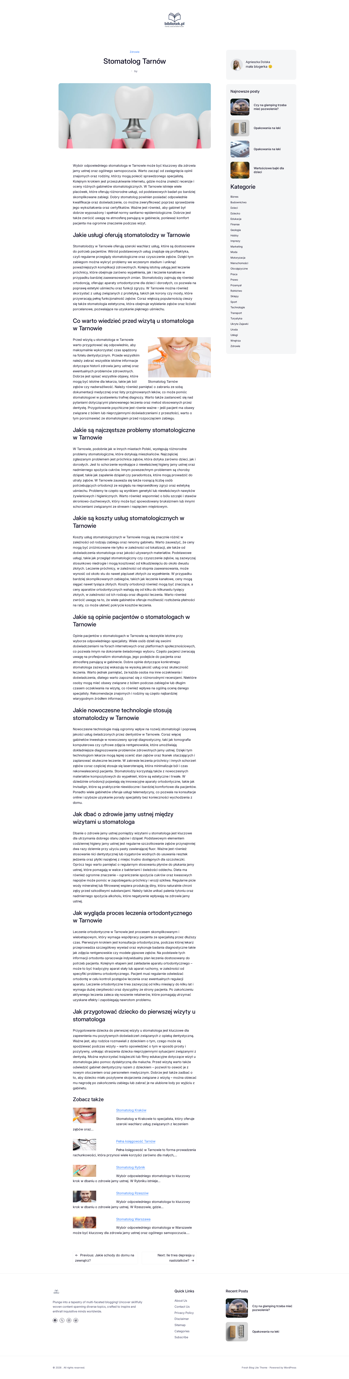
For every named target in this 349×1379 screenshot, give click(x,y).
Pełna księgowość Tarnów (135, 1141)
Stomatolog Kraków (131, 1110)
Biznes (234, 196)
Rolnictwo (236, 290)
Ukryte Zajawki (239, 323)
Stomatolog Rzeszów (132, 1193)
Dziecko (235, 213)
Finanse (235, 224)
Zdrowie (134, 51)
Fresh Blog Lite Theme (254, 1367)
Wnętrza (235, 340)
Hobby (234, 235)
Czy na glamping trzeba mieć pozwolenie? (270, 107)
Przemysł (235, 285)
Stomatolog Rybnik (130, 1167)
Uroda (234, 329)
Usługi (234, 334)
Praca (233, 274)
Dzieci (234, 207)
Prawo (234, 279)
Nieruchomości (239, 263)
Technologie (237, 307)
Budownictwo (238, 202)
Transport (236, 312)
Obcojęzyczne (239, 268)
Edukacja (235, 218)
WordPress (290, 1367)
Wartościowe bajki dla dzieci (269, 170)
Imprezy (235, 240)
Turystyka (236, 318)
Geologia (235, 229)
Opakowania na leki (267, 128)
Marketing (236, 246)
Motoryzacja (237, 257)
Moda (233, 251)
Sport (233, 301)
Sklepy (234, 296)
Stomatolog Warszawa (133, 1219)
